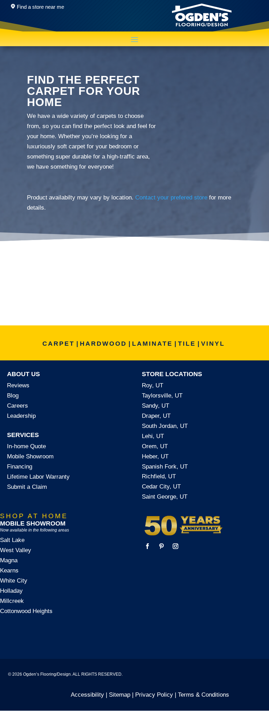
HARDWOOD (103, 343)
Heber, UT (155, 456)
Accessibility (87, 694)
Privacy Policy (154, 694)
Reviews (18, 385)
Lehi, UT (153, 436)
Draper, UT (156, 416)
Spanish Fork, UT (165, 466)
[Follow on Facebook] (147, 546)
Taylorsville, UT (162, 395)
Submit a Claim (27, 487)
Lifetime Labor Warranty (38, 476)
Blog (13, 395)
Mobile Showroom (30, 456)
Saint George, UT (164, 496)
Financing (19, 466)
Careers (17, 405)
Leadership (21, 416)
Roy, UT (152, 385)
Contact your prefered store (171, 197)
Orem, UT (155, 446)
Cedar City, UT (161, 486)
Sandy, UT (155, 405)
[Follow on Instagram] (175, 546)
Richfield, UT (159, 476)
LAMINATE (152, 343)
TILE (187, 343)
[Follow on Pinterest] (161, 546)
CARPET (58, 343)
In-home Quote (26, 446)
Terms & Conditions (203, 694)
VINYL (213, 343)
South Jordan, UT (165, 426)
